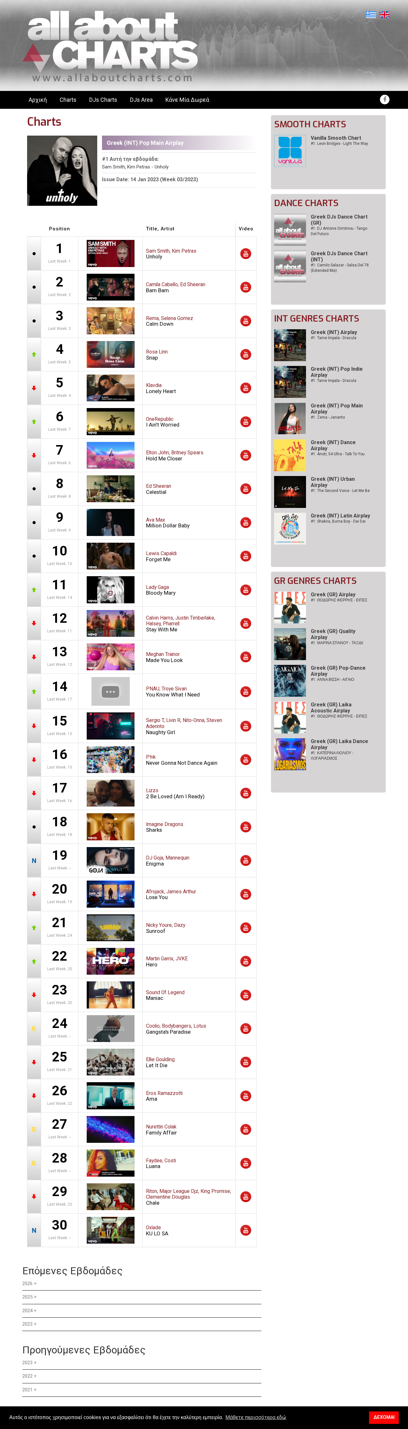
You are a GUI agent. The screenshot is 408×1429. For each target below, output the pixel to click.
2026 (27, 1283)
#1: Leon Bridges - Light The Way (339, 143)
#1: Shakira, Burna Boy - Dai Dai (338, 521)
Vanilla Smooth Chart (336, 138)
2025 (27, 1297)
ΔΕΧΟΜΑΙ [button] (384, 1417)
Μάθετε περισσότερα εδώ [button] (255, 1417)
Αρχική (38, 99)
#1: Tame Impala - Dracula (333, 338)
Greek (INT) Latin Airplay (340, 516)
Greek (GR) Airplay (333, 595)
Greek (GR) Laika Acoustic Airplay (331, 708)
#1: (339, 600)
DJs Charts (103, 99)
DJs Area (141, 99)
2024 (27, 1311)
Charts (68, 99)
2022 (27, 1376)
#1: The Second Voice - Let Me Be (340, 490)
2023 (27, 1324)
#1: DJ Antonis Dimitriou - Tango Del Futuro (339, 231)
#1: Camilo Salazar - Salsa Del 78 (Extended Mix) (340, 268)
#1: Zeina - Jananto (328, 417)
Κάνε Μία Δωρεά (187, 99)
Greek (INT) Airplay (334, 332)
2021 (27, 1390)
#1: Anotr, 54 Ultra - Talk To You (338, 454)
